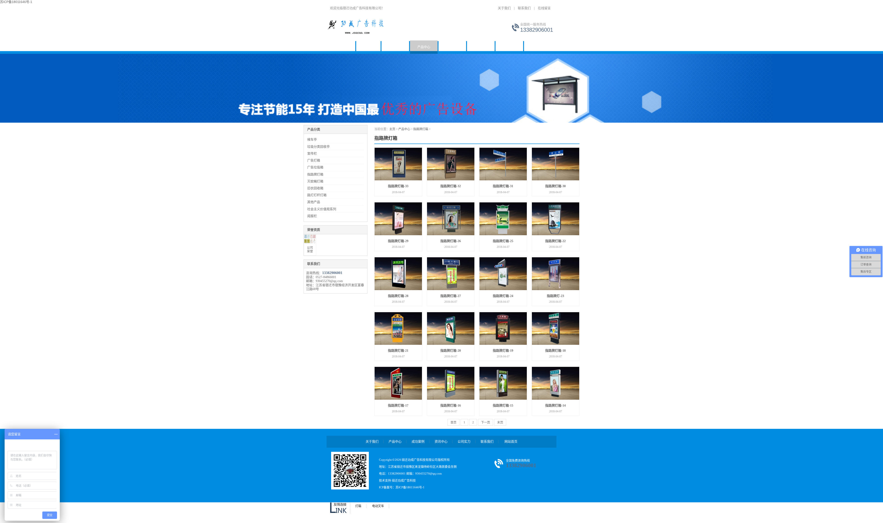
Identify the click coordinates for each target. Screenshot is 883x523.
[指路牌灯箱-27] (450, 274)
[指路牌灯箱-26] (450, 219)
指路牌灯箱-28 (398, 296)
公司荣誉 (310, 249)
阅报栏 (312, 216)
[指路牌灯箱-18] (555, 329)
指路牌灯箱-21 (398, 350)
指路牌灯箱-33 (398, 186)
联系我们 (524, 8)
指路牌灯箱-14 (555, 405)
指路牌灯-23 (555, 296)
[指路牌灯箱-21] (398, 329)
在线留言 (544, 8)
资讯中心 (480, 47)
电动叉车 (378, 506)
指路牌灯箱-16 (450, 405)
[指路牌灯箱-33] (398, 164)
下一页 (485, 422)
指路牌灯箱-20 (450, 350)
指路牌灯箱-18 (555, 350)
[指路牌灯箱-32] (450, 164)
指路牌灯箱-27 (450, 296)
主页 (392, 129)
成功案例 (452, 47)
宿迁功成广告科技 (404, 480)
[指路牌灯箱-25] (503, 219)
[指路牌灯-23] (555, 274)
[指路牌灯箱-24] (503, 274)
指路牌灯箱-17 (398, 405)
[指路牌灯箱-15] (503, 383)
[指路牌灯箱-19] (503, 329)
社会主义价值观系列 (321, 209)
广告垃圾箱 (315, 167)
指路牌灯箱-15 (503, 405)
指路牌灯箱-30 (555, 186)
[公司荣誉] (310, 239)
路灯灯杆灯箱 (317, 195)
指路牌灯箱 (315, 174)
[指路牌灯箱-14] (555, 383)
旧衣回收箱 (315, 188)
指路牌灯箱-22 (555, 241)
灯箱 (358, 506)
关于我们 (504, 8)
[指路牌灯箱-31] (503, 164)
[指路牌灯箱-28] (398, 274)
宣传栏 (312, 153)
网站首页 (343, 47)
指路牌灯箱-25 (503, 241)
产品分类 (313, 129)
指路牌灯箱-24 (503, 296)
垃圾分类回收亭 (318, 146)
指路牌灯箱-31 (503, 186)
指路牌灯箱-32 (450, 186)
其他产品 (313, 202)
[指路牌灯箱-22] (555, 219)
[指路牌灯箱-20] (450, 329)
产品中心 (423, 47)
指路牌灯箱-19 (503, 350)
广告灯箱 (313, 160)
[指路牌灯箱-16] (450, 383)
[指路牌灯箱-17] (398, 383)
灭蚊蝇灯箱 (315, 181)
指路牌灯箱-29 (398, 241)
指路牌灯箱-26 (450, 241)
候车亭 (368, 47)
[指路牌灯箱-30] (555, 164)
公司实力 (509, 47)
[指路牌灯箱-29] (398, 219)
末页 (500, 422)
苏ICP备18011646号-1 (410, 487)
